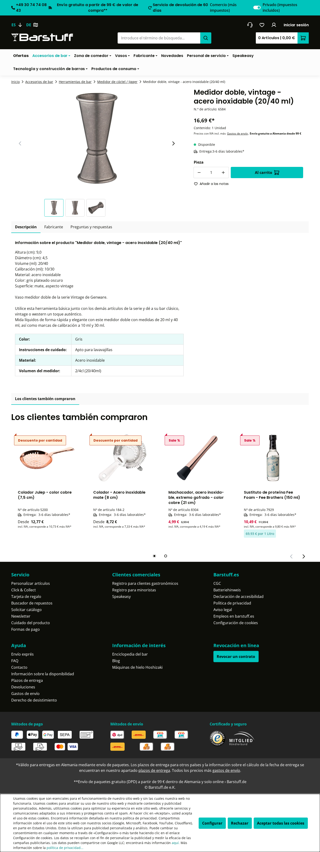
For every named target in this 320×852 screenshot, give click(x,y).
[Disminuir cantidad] (199, 172)
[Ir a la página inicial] (42, 37)
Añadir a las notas (214, 183)
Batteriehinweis (227, 590)
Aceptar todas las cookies (280, 823)
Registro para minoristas (134, 590)
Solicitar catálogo (26, 609)
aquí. (176, 843)
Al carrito (263, 172)
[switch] (257, 7)
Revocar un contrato (236, 656)
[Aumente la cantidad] (223, 172)
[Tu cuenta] (274, 24)
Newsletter (20, 616)
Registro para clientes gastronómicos (145, 583)
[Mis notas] (262, 24)
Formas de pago (25, 629)
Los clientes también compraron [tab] (45, 398)
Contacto (19, 667)
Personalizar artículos (30, 583)
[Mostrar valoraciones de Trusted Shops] (217, 738)
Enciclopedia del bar (130, 654)
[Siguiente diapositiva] (173, 143)
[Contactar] (250, 24)
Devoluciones (23, 687)
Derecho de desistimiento (34, 700)
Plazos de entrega (27, 680)
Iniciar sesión (296, 25)
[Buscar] (205, 38)
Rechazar (239, 823)
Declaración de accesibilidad (238, 596)
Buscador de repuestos (31, 603)
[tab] (26, 227)
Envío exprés (22, 654)
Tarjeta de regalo (26, 596)
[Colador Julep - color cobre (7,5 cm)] (47, 458)
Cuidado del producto (30, 622)
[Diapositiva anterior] (20, 143)
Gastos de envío (237, 133)
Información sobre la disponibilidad (42, 673)
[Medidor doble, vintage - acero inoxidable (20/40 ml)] (97, 138)
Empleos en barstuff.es (233, 616)
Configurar (212, 823)
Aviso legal (222, 609)
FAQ (14, 660)
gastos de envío (226, 770)
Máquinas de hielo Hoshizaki (137, 667)
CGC (217, 583)
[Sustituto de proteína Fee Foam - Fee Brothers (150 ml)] (273, 458)
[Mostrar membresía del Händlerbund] (242, 738)
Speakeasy (121, 596)
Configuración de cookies (235, 622)
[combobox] (159, 38)
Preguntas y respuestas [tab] (91, 226)
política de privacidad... (65, 847)
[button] (54, 208)
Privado (280, 7)
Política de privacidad (232, 603)
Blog (116, 660)
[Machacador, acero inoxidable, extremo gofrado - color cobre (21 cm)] (197, 458)
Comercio (223, 7)
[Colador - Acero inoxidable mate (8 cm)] (122, 458)
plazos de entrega (154, 770)
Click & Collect (23, 590)
